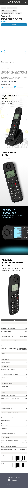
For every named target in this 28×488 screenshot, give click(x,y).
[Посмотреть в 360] (3, 51)
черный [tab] (3, 68)
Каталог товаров (12, 8)
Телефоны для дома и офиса (9, 10)
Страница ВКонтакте (16, 477)
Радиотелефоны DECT (7, 13)
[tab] (25, 2)
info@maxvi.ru (14, 480)
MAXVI (3, 8)
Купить (14, 24)
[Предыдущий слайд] (10, 52)
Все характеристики (6, 84)
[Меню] (2, 2)
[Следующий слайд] (26, 52)
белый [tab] (8, 68)
